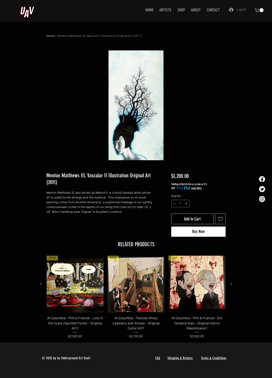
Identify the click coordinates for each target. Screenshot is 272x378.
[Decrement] (174, 203)
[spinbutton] (180, 203)
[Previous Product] (40, 284)
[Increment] (186, 203)
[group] (136, 297)
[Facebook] (262, 179)
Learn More (196, 188)
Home (50, 36)
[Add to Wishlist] (220, 219)
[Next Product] (231, 284)
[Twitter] (262, 189)
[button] (259, 10)
